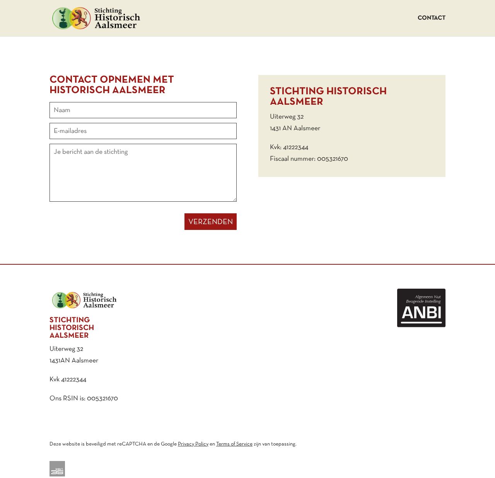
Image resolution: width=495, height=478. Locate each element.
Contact (432, 18)
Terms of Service (234, 444)
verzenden (210, 222)
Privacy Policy (193, 444)
